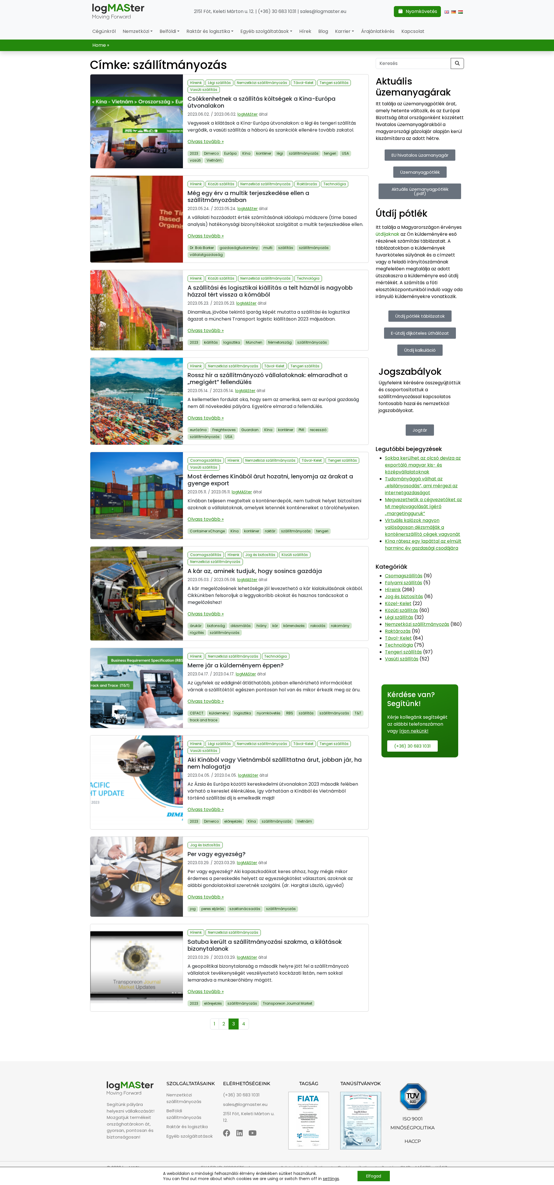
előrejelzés (233, 821)
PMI (301, 429)
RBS (289, 713)
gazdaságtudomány (239, 247)
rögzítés (197, 632)
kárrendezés (294, 625)
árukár (195, 625)
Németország (280, 342)
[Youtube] (252, 1133)
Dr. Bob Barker (202, 247)
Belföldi (168, 31)
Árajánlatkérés (377, 31)
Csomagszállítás (205, 460)
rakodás (317, 625)
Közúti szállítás (221, 183)
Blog (323, 31)
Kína (246, 153)
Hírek (305, 31)
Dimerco (211, 153)
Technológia (334, 183)
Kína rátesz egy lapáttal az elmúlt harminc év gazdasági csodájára (423, 544)
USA (345, 153)
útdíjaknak (387, 234)
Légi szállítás (219, 82)
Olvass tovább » (206, 141)
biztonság (216, 625)
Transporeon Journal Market (287, 1003)
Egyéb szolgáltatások (264, 31)
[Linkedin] (239, 1133)
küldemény (219, 713)
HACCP (413, 1141)
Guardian (250, 429)
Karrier (343, 31)
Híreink (196, 82)
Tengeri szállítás (334, 82)
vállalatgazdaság (206, 254)
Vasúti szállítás (203, 89)
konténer (263, 153)
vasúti (195, 160)
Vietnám (214, 160)
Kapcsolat (412, 31)
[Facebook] (226, 1133)
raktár (270, 531)
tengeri (330, 153)
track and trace (203, 720)
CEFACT (196, 713)
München (254, 342)
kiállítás (211, 342)
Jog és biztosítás (260, 554)
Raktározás (307, 183)
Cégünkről (104, 31)
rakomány (340, 625)
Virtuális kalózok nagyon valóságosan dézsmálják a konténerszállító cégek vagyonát (422, 527)
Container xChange (207, 531)
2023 (194, 153)
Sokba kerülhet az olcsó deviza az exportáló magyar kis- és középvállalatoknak (423, 465)
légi (280, 153)
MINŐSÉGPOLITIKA (412, 1127)
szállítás (285, 247)
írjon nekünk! (413, 731)
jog (193, 908)
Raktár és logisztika (208, 31)
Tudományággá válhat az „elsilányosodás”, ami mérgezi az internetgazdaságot (421, 486)
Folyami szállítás (403, 582)
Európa (230, 153)
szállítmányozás (304, 153)
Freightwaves (224, 429)
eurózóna (198, 429)
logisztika (231, 342)
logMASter (247, 114)
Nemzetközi (136, 31)
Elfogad (373, 1176)
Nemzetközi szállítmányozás (262, 82)
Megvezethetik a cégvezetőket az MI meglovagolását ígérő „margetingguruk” (423, 506)
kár (275, 625)
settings (331, 1178)
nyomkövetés (268, 713)
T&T (358, 713)
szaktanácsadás (244, 908)
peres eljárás (212, 908)
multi (267, 247)
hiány (262, 625)
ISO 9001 (413, 1119)
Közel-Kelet (398, 603)
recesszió (318, 429)
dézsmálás (241, 625)
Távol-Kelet (303, 82)
